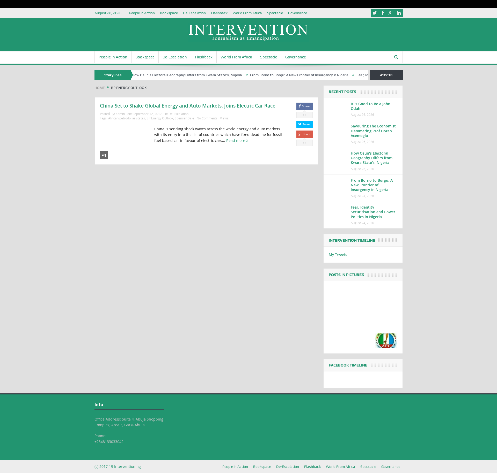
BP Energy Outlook (160, 118)
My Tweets (338, 254)
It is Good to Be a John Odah (370, 106)
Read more (236, 140)
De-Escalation (194, 13)
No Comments (207, 118)
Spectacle (275, 13)
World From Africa (247, 13)
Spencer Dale (184, 118)
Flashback (219, 13)
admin (120, 114)
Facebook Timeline (348, 365)
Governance (297, 13)
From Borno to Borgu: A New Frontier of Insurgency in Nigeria (288, 75)
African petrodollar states (126, 118)
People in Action (142, 13)
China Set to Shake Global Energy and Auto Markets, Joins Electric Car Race (187, 105)
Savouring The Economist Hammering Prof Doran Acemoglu (373, 131)
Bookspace (169, 13)
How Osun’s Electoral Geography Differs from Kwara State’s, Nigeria (176, 75)
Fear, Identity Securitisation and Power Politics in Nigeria (373, 212)
